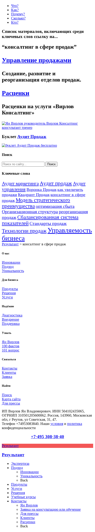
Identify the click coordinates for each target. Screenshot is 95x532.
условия (56, 424)
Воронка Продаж (41, 189)
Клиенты (9, 372)
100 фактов (10, 346)
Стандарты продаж (48, 223)
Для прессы (11, 403)
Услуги (7, 297)
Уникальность (13, 271)
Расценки (15, 93)
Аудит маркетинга (20, 183)
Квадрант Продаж (34, 194)
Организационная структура (30, 211)
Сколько (18, 18)
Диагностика (12, 315)
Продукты (10, 289)
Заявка (7, 377)
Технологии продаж (24, 231)
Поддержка (11, 324)
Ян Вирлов (10, 342)
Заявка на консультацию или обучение (50, 509)
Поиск (7, 395)
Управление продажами (36, 60)
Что (14, 6)
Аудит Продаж (31, 136)
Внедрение (10, 319)
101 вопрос (10, 350)
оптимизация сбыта (55, 206)
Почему (18, 14)
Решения (9, 293)
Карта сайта (11, 399)
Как (15, 10)
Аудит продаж (56, 183)
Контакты (9, 368)
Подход (8, 267)
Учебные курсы (23, 497)
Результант (10, 244)
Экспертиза (20, 464)
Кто (14, 22)
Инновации (11, 262)
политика (74, 424)
